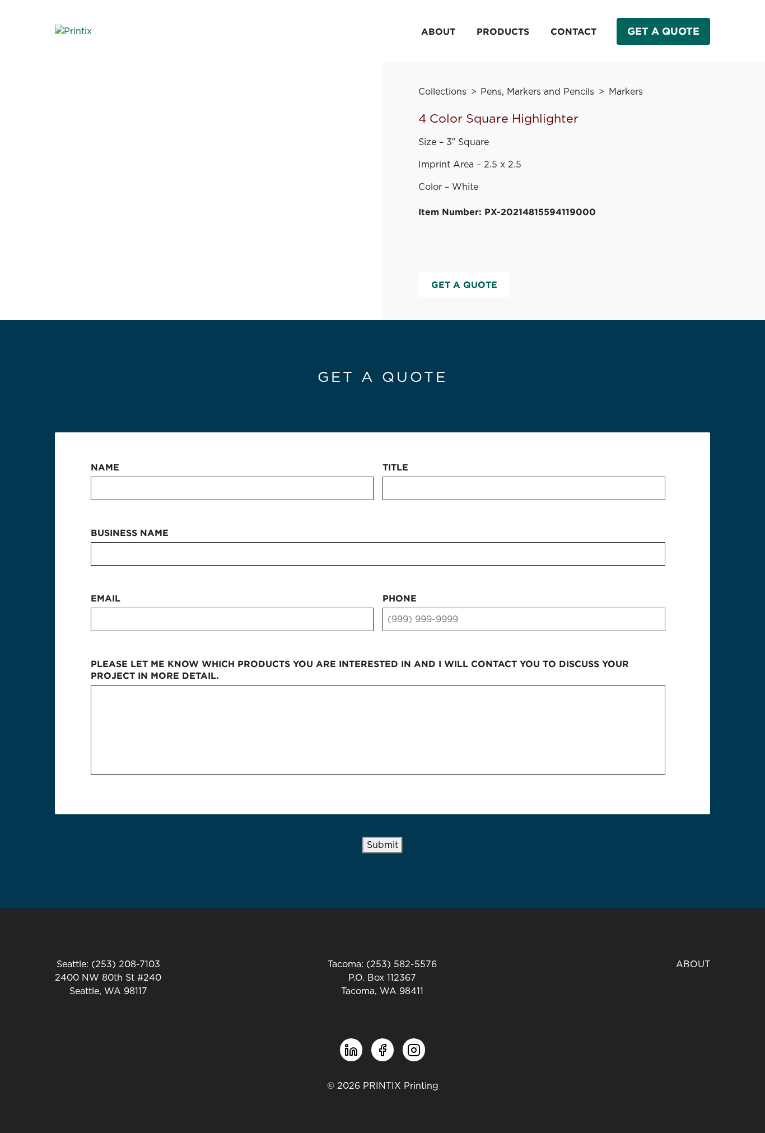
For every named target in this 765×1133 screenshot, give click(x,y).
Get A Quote (663, 31)
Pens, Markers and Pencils (537, 91)
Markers (626, 91)
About (438, 31)
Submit (382, 845)
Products (503, 31)
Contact (573, 31)
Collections (442, 91)
